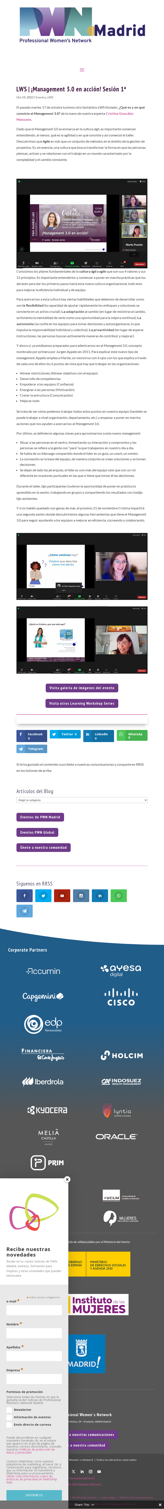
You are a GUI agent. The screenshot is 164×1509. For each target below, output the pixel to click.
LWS (50, 97)
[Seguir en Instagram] (90, 1471)
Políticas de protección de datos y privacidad (30, 1450)
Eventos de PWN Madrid (40, 817)
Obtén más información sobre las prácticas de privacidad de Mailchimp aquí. (31, 1479)
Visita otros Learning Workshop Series (81, 703)
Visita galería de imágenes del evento (82, 687)
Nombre (14, 1324)
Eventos (41, 97)
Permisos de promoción (24, 1391)
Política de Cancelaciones (136, 1497)
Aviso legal (108, 1497)
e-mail (12, 1301)
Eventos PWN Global (37, 832)
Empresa (14, 1369)
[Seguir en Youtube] (99, 1471)
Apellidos (15, 1347)
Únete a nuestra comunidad (43, 847)
